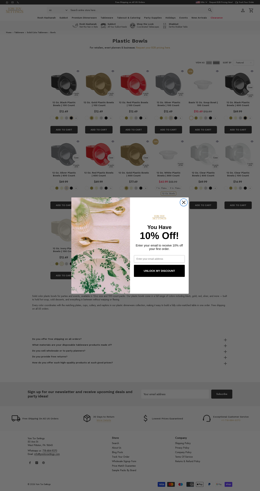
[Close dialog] (183, 202)
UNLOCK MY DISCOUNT (159, 270)
